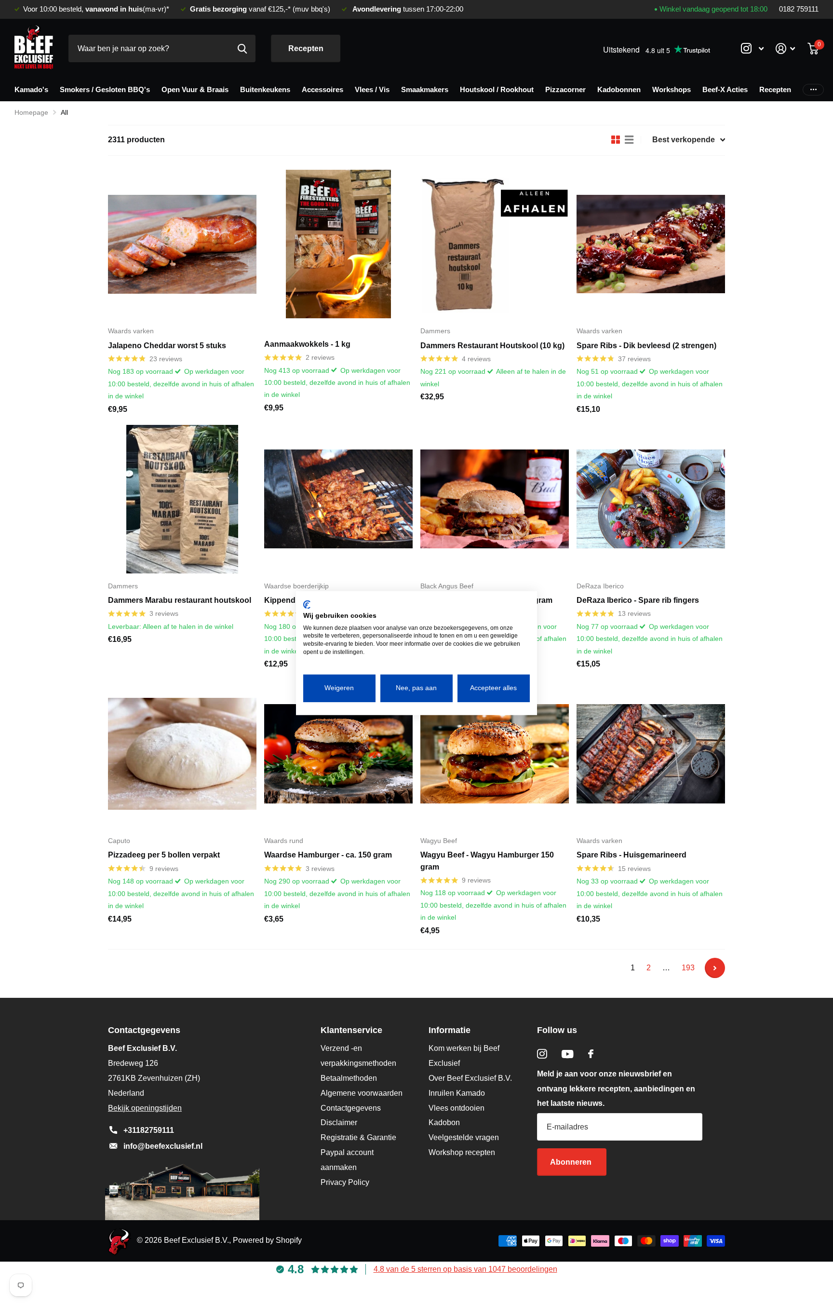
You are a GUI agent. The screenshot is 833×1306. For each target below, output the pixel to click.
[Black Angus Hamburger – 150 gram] (494, 499)
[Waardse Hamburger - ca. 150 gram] (338, 754)
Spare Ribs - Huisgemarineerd (631, 855)
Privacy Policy (345, 1182)
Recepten (305, 48)
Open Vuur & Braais (194, 89)
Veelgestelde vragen (464, 1137)
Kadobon (444, 1122)
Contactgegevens (351, 1108)
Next (715, 968)
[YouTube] (568, 1054)
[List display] (629, 140)
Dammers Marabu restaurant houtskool (179, 600)
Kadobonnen (619, 89)
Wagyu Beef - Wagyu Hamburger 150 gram (487, 861)
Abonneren (571, 1162)
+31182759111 (148, 1130)
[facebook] (590, 1053)
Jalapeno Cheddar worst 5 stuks (167, 345)
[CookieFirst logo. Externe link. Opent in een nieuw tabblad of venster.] (306, 604)
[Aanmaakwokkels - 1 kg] (338, 244)
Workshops (671, 89)
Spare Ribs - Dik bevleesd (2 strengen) (646, 345)
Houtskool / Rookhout (497, 89)
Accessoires (322, 89)
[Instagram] (542, 1054)
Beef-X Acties (725, 89)
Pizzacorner (565, 89)
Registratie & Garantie (358, 1137)
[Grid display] (615, 140)
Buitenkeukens (265, 89)
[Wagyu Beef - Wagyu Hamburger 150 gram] (494, 754)
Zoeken (242, 48)
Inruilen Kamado (457, 1093)
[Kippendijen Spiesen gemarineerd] (338, 499)
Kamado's (31, 89)
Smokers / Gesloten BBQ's (105, 89)
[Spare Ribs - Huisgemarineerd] (651, 754)
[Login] (785, 48)
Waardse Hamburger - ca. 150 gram (328, 855)
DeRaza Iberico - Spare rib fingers (638, 600)
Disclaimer (339, 1122)
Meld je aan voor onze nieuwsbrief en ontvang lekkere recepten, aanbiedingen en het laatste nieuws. (616, 1089)
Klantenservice (351, 1030)
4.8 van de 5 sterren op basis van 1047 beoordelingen (465, 1269)
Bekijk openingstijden (145, 1108)
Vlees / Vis (372, 89)
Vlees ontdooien (456, 1108)
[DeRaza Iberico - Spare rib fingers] (651, 499)
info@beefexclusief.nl (162, 1146)
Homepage (31, 112)
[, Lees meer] (752, 48)
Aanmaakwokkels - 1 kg (307, 344)
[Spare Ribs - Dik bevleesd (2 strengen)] (651, 244)
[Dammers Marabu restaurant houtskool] (182, 499)
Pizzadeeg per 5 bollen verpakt (164, 855)
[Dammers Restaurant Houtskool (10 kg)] (494, 244)
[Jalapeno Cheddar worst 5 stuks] (182, 244)
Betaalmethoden (349, 1078)
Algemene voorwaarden (362, 1093)
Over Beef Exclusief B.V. (470, 1078)
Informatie (449, 1030)
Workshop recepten (462, 1152)
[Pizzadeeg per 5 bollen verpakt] (182, 754)
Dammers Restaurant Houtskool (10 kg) (492, 345)
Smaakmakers (424, 89)
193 (688, 968)
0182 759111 (799, 9)
